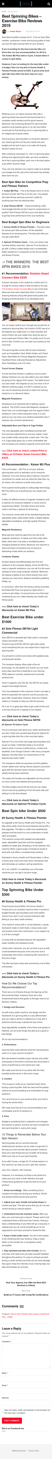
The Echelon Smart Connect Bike (17, 288)
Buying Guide (12, 11)
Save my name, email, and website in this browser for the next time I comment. (27, 1411)
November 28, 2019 (33, 31)
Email (5, 1385)
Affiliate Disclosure (19, 1450)
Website (5, 1398)
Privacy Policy (33, 1450)
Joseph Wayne (15, 31)
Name (5, 1373)
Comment (7, 1341)
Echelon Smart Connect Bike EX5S (25, 275)
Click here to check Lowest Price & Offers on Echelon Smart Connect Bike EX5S (24, 454)
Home (4, 11)
